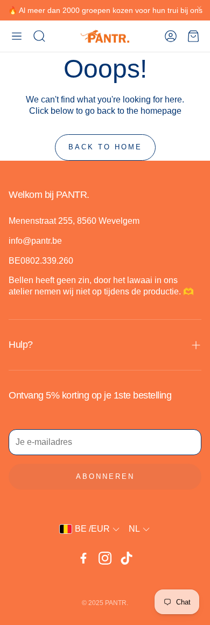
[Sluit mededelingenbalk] (199, 8)
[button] (17, 36)
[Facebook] (83, 558)
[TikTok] (126, 558)
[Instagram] (105, 558)
